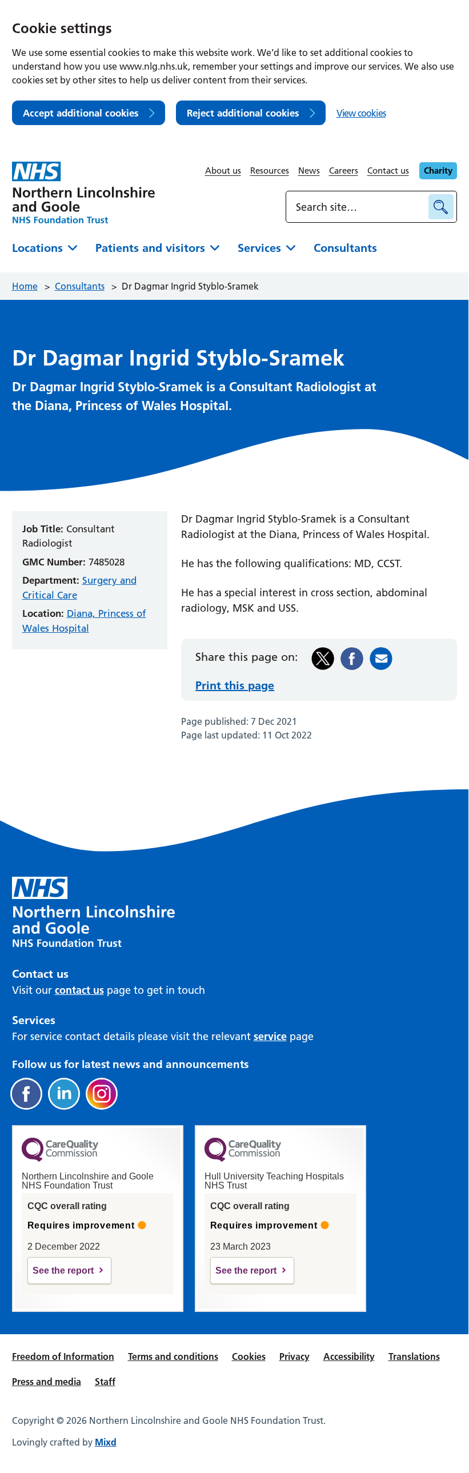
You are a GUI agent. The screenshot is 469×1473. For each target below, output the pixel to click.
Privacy (294, 1356)
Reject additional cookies (243, 113)
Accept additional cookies (81, 113)
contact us (79, 990)
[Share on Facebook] (351, 658)
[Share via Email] (381, 658)
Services (259, 248)
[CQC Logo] (60, 1158)
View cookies (361, 113)
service (270, 1036)
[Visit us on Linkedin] (64, 1093)
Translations (414, 1356)
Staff (105, 1381)
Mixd (106, 1442)
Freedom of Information (63, 1356)
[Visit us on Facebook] (26, 1093)
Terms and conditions (173, 1356)
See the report (63, 1270)
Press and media (46, 1381)
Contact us (388, 170)
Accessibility (349, 1356)
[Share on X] (322, 658)
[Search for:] (358, 206)
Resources (269, 170)
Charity (438, 170)
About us (223, 170)
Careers (343, 170)
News (309, 170)
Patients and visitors (150, 248)
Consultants (345, 248)
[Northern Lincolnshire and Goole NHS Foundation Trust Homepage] (83, 192)
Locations (37, 248)
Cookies (249, 1356)
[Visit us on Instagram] (101, 1093)
